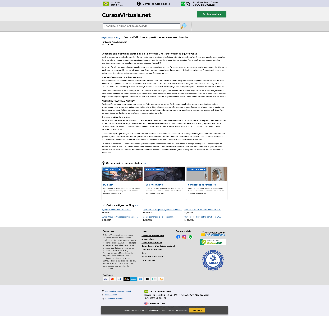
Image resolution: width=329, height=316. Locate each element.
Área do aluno (147, 239)
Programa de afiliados (114, 298)
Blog (118, 37)
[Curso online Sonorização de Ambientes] (206, 180)
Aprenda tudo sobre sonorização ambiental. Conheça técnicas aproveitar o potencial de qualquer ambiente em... (206, 190)
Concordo (197, 310)
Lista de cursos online (151, 249)
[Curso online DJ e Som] (122, 180)
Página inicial (107, 37)
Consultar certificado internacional (158, 246)
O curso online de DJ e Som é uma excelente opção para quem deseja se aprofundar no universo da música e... (121, 190)
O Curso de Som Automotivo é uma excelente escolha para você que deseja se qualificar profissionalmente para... (164, 190)
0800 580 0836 (204, 5)
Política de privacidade (152, 256)
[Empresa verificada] (213, 244)
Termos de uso (148, 260)
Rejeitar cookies (167, 310)
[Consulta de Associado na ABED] (213, 272)
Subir (145, 163)
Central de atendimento (152, 235)
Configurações (181, 310)
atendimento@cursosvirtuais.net (118, 291)
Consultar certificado (151, 242)
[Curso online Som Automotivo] (164, 180)
